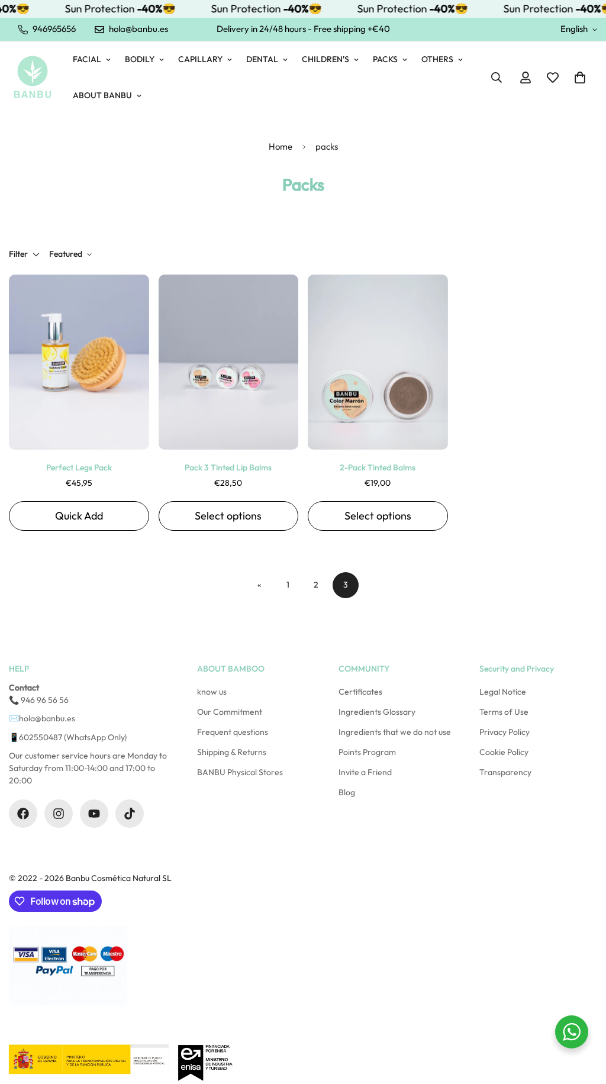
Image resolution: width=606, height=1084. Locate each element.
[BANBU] (32, 77)
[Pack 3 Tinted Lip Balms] (229, 362)
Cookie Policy (503, 752)
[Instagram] (58, 813)
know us (212, 691)
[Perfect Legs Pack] (79, 362)
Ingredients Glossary (377, 711)
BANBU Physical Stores (240, 772)
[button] (580, 77)
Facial (87, 59)
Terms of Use (503, 711)
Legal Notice (502, 691)
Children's (325, 59)
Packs (385, 59)
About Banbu (102, 95)
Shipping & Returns (231, 752)
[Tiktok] (129, 813)
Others (437, 59)
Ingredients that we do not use (395, 732)
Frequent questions (232, 732)
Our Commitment (229, 711)
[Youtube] (94, 813)
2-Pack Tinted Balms (377, 467)
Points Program (367, 752)
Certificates (360, 691)
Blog (347, 792)
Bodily (139, 59)
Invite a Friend (365, 772)
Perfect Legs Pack (79, 467)
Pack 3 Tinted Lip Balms (228, 467)
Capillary (200, 59)
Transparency (505, 772)
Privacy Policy (504, 732)
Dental (262, 59)
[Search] (496, 77)
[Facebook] (23, 813)
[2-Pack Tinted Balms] (378, 362)
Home (280, 146)
